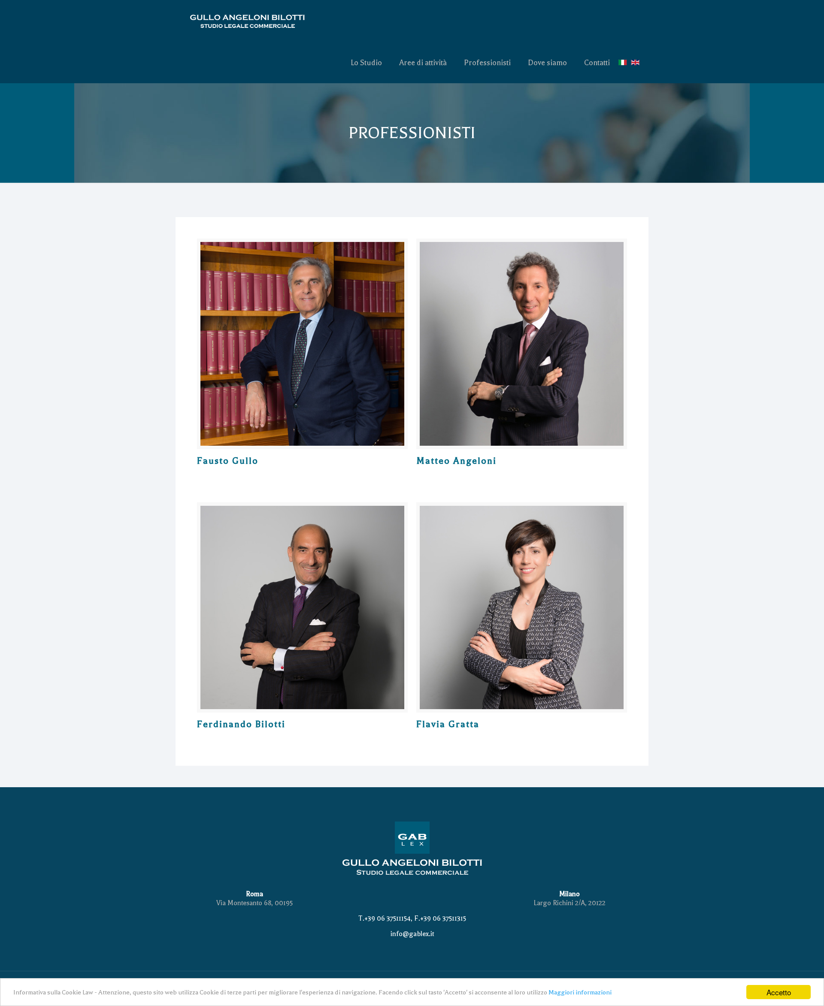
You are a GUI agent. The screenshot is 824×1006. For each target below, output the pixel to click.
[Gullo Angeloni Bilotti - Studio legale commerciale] (259, 21)
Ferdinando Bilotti (241, 724)
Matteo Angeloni (456, 461)
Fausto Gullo (227, 461)
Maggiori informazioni (580, 992)
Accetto (778, 992)
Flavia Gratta (447, 724)
